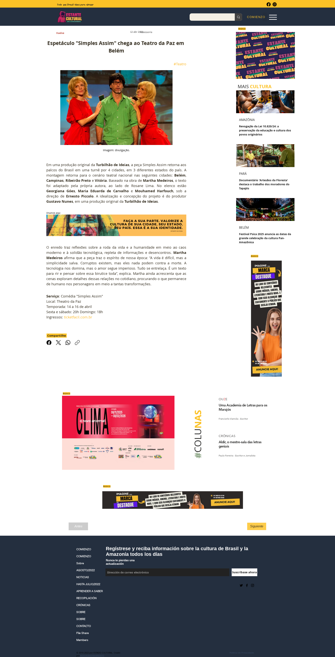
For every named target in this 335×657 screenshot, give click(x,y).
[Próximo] (295, 55)
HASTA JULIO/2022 (88, 584)
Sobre (80, 563)
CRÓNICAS (83, 605)
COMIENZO (83, 549)
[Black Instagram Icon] (252, 585)
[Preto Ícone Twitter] (241, 585)
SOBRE (80, 612)
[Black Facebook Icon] (247, 585)
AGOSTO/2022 (85, 570)
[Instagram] (275, 4)
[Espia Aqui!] (273, 17)
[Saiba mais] (264, 55)
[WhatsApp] (68, 342)
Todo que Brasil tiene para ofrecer (75, 4)
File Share (82, 633)
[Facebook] (269, 4)
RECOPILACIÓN (86, 598)
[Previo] (235, 55)
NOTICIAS (82, 577)
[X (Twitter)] (58, 342)
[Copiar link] (77, 342)
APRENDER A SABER (89, 591)
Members (82, 640)
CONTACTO (83, 626)
